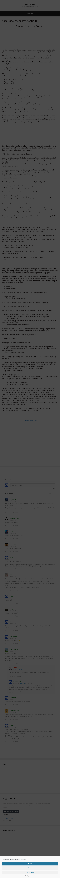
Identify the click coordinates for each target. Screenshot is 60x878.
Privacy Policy (33, 876)
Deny (30, 868)
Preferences (30, 872)
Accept (30, 863)
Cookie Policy (26, 876)
